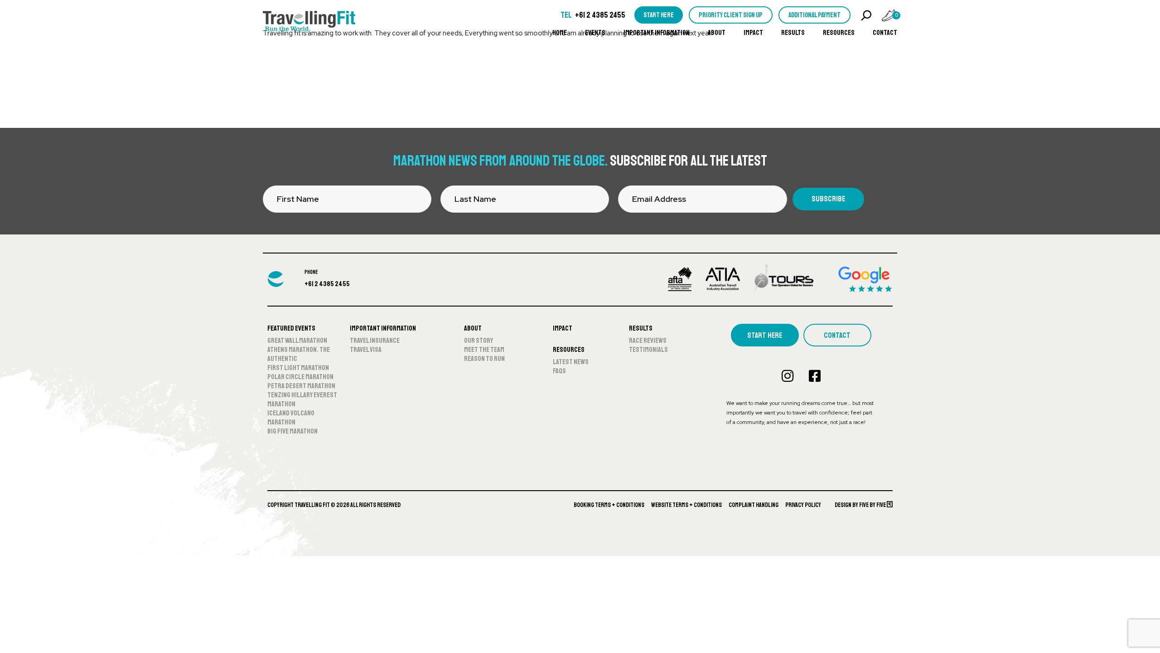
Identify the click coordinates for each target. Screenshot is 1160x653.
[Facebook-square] (815, 376)
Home (559, 32)
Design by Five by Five (861, 505)
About (716, 32)
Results (793, 32)
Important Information (657, 32)
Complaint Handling (753, 505)
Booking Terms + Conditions (609, 505)
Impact (753, 32)
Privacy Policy (803, 505)
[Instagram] (787, 376)
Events (595, 32)
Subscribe (828, 199)
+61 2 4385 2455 (600, 15)
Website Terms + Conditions (686, 505)
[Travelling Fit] (309, 23)
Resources (839, 32)
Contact (885, 32)
